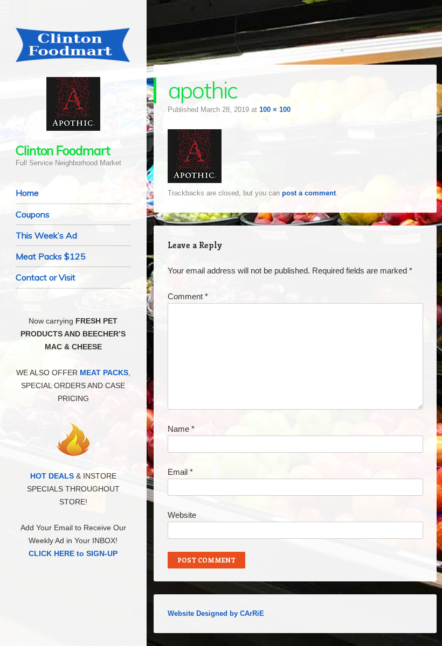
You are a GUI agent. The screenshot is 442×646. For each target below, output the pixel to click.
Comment (188, 296)
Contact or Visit (45, 277)
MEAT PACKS (104, 372)
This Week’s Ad (46, 235)
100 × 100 (275, 110)
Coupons (33, 214)
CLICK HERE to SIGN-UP (73, 553)
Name (181, 428)
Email (180, 471)
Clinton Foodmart (63, 150)
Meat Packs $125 (51, 256)
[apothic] (195, 180)
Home (27, 192)
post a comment (309, 193)
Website (182, 514)
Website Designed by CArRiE (216, 613)
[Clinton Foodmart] (73, 45)
